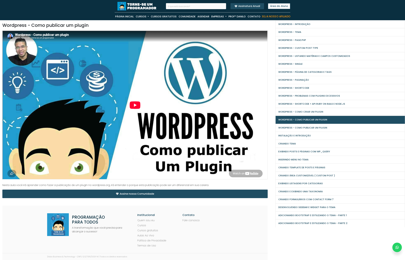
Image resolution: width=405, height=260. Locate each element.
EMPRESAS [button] (217, 16)
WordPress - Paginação (293, 79)
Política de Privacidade (151, 240)
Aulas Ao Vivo (145, 235)
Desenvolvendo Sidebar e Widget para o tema (306, 207)
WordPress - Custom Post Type (298, 48)
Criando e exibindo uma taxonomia (300, 191)
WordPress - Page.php (292, 40)
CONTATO (254, 16)
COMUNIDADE (187, 16)
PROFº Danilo (237, 16)
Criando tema (287, 143)
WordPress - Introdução (294, 24)
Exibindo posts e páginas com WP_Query (304, 151)
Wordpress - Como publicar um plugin (302, 119)
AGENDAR (203, 16)
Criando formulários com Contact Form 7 (305, 199)
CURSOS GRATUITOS (164, 16)
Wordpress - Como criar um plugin (300, 111)
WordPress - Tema (289, 32)
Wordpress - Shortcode (293, 88)
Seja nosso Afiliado (276, 16)
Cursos (141, 225)
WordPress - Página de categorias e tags (305, 72)
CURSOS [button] (141, 16)
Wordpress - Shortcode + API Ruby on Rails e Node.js (311, 103)
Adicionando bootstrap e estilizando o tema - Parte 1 (312, 215)
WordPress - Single (290, 64)
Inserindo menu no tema (293, 159)
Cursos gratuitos (147, 230)
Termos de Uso (146, 245)
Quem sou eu (146, 220)
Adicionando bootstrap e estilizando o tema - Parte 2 (312, 223)
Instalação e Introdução (294, 135)
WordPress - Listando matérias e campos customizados (314, 56)
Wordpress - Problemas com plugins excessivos (309, 95)
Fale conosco (191, 220)
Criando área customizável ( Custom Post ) (306, 175)
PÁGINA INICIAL (124, 16)
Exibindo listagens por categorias (300, 183)
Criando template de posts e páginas (301, 167)
